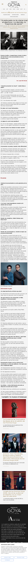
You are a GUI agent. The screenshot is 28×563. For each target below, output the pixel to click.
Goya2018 (14, 27)
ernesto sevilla (7, 27)
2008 (18, 9)
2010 (10, 9)
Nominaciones (15, 14)
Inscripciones (6, 14)
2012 (4, 9)
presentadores (14, 28)
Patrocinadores (14, 16)
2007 (21, 9)
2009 (14, 9)
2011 (7, 9)
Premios (23, 14)
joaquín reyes (21, 27)
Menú (3, 4)
